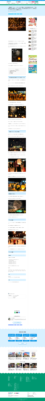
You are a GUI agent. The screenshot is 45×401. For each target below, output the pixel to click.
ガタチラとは (29, 393)
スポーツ (27, 380)
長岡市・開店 (38, 0)
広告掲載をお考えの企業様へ (30, 395)
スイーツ (21, 380)
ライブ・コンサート (28, 379)
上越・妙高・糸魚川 (23, 0)
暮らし (27, 3)
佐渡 (9, 380)
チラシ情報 (37, 3)
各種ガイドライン (34, 393)
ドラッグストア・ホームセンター (17, 388)
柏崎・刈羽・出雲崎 (20, 0)
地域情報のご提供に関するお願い (31, 396)
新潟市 (9, 377)
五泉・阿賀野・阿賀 (7, 0)
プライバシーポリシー (35, 394)
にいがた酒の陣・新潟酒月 (28, 381)
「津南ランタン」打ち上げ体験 (13, 71)
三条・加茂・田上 (4, 0)
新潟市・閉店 (36, 0)
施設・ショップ (34, 377)
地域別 (9, 3)
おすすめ (32, 3)
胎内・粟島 (2, 0)
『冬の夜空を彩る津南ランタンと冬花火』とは (14, 70)
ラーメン (21, 377)
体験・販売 (28, 377)
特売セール (10, 384)
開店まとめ (30, 0)
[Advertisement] (17, 36)
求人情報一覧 (22, 343)
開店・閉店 (14, 3)
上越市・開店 (43, 0)
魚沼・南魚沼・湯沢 (17, 0)
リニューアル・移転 (26, 0)
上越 (9, 379)
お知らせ (28, 392)
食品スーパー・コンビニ (17, 384)
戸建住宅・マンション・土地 (17, 385)
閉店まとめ (32, 0)
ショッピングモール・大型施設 (17, 387)
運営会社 (28, 394)
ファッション (16, 389)
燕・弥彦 (9, 0)
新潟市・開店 (34, 0)
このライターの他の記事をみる (17, 322)
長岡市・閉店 (41, 0)
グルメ (18, 3)
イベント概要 (11, 73)
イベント (23, 3)
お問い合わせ (34, 392)
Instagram (14, 297)
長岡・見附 (11, 0)
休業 (28, 0)
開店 (15, 377)
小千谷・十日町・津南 (14, 0)
